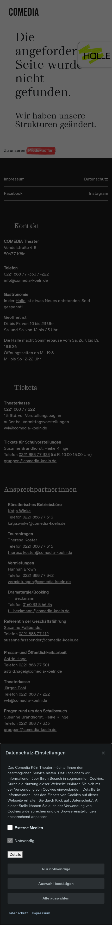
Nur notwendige (56, 869)
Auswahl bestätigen (56, 884)
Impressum (41, 913)
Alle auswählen (56, 898)
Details (15, 854)
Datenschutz (18, 913)
